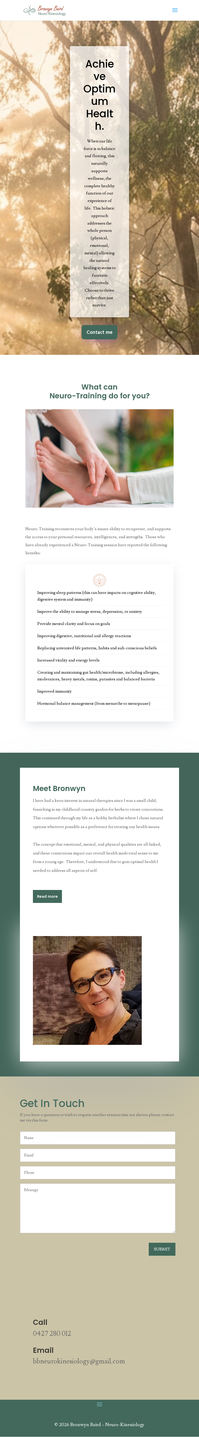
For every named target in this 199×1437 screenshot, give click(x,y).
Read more (47, 896)
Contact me (99, 332)
